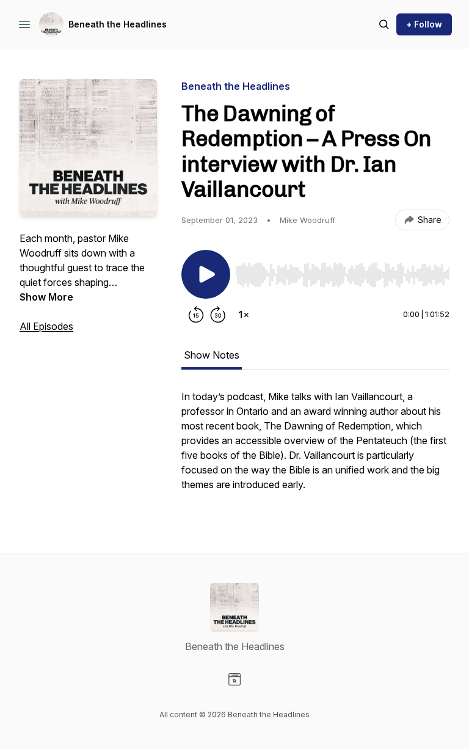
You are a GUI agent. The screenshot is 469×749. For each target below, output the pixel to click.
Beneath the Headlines (117, 24)
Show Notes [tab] (211, 355)
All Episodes (46, 326)
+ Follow (424, 24)
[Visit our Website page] (234, 679)
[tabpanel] (315, 446)
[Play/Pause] (205, 274)
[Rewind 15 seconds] (196, 314)
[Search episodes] (384, 24)
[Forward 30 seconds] (218, 314)
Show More (46, 297)
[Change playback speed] (243, 314)
